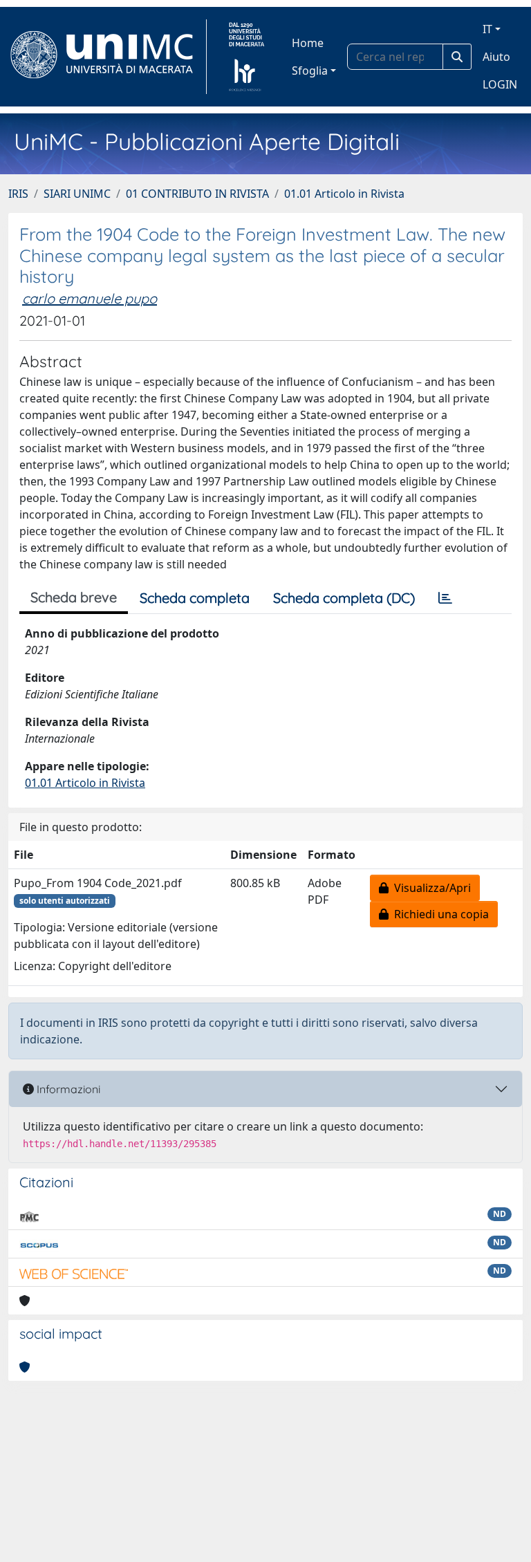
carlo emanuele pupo (89, 298)
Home (308, 42)
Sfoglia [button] (310, 70)
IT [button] (487, 29)
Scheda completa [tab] (195, 597)
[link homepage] (107, 56)
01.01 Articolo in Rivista (344, 193)
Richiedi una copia (439, 914)
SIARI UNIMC (77, 193)
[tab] (445, 598)
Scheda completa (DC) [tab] (344, 597)
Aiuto (496, 56)
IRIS (18, 193)
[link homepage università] (246, 56)
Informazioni (67, 1089)
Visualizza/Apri (430, 887)
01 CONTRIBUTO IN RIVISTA (197, 193)
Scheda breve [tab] (73, 597)
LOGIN (500, 84)
